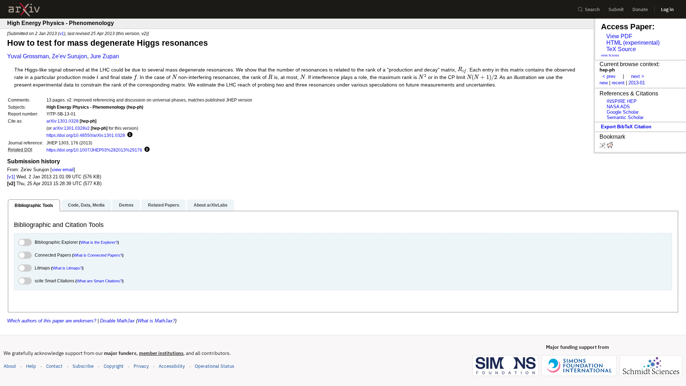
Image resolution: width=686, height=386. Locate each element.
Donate (640, 9)
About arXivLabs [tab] (211, 205)
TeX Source (621, 49)
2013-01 (636, 82)
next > (637, 76)
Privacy (141, 366)
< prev (609, 76)
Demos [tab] (126, 205)
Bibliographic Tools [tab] (34, 205)
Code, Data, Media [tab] (86, 205)
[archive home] (24, 9)
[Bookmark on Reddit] (610, 146)
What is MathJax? (156, 320)
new (604, 82)
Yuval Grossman (28, 56)
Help (31, 366)
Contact (54, 366)
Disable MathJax (117, 320)
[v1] (11, 176)
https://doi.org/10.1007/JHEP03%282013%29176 (94, 150)
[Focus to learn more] (129, 135)
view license (610, 55)
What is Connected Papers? (98, 255)
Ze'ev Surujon (69, 56)
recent (618, 82)
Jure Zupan (104, 56)
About (10, 366)
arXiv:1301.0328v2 (71, 128)
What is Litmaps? (67, 268)
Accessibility (172, 366)
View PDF (619, 36)
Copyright (114, 366)
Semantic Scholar (625, 117)
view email (63, 169)
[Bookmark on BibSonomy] (603, 146)
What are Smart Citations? (99, 281)
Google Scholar (622, 112)
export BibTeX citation (626, 126)
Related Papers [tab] (163, 205)
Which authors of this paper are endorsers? (51, 320)
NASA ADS (618, 106)
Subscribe (83, 366)
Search (592, 9)
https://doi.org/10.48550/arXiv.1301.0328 (85, 135)
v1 (61, 33)
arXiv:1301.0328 (62, 121)
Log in (667, 9)
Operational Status (214, 366)
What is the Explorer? (99, 242)
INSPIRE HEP (622, 101)
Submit (616, 9)
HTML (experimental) (633, 43)
